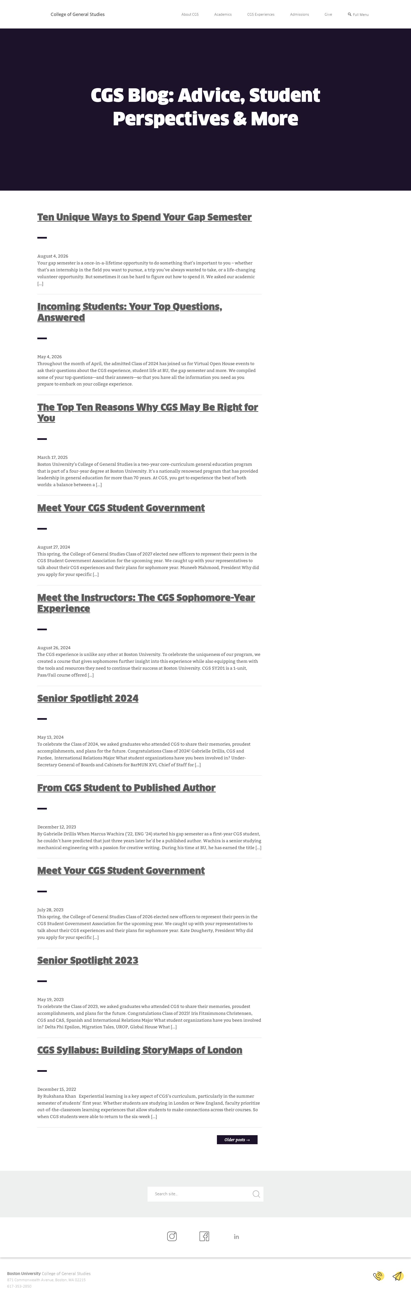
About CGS (190, 14)
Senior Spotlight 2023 (87, 960)
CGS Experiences (260, 14)
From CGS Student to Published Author (126, 788)
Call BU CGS (378, 1276)
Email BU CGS (398, 1276)
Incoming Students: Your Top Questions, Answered (129, 312)
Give (328, 14)
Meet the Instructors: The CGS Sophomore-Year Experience (146, 603)
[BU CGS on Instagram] (173, 1236)
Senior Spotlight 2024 (87, 698)
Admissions (299, 14)
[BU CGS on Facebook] (206, 1236)
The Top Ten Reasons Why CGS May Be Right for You (147, 413)
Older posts (237, 1139)
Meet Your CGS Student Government (121, 508)
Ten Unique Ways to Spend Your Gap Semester (144, 217)
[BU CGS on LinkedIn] (238, 1236)
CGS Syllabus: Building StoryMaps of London (139, 1050)
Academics (223, 14)
